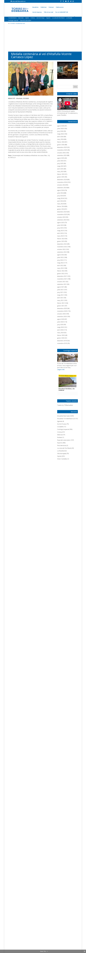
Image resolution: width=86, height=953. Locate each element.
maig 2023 (60, 230)
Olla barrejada (61, 453)
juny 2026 (60, 131)
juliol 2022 (60, 257)
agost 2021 (60, 287)
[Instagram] (68, 2)
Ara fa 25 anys (40, 18)
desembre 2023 (62, 212)
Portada (13, 23)
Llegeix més (61, 369)
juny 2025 (60, 163)
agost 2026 (60, 126)
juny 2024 (60, 196)
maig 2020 (60, 327)
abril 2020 (60, 330)
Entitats (59, 437)
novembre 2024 (62, 182)
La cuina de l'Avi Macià (64, 448)
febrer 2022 (61, 271)
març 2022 (60, 268)
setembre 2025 (62, 155)
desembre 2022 (62, 244)
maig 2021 (60, 295)
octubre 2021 (61, 282)
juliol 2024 (60, 193)
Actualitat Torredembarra (65, 419)
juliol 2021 (60, 290)
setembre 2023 (62, 220)
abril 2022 (60, 265)
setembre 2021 (62, 284)
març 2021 (60, 300)
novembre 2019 (62, 343)
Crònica (33, 18)
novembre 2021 (62, 279)
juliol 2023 (60, 225)
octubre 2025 (61, 153)
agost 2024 (60, 190)
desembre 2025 (62, 147)
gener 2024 (60, 209)
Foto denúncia (61, 445)
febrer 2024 (61, 206)
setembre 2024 (62, 188)
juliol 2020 (60, 322)
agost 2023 (60, 222)
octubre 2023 (61, 217)
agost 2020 (60, 319)
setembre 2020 (62, 316)
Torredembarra (12, 18)
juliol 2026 (60, 128)
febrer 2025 (61, 174)
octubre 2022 (61, 249)
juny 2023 (60, 228)
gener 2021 (60, 306)
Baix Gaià (20, 18)
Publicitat (44, 7)
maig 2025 (60, 166)
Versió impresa (37, 12)
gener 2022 (60, 273)
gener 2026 (60, 145)
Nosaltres (35, 7)
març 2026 (60, 139)
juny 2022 (60, 260)
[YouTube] (66, 2)
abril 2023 (60, 233)
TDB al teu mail (48, 12)
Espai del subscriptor (25, 20)
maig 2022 (60, 263)
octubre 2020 (61, 314)
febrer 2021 (61, 303)
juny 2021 (60, 292)
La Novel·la (69, 18)
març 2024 (60, 204)
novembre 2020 (62, 311)
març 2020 (60, 333)
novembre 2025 (62, 150)
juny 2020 (60, 324)
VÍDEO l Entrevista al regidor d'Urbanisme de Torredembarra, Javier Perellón (67, 113)
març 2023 (60, 236)
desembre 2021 (62, 276)
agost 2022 (60, 255)
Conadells (60, 427)
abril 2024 (60, 201)
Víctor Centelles (62, 459)
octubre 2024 (61, 185)
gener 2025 (60, 177)
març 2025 (60, 171)
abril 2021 (60, 298)
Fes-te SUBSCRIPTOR (61, 12)
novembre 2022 (62, 247)
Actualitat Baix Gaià (20, 23)
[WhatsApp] (73, 2)
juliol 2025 (60, 161)
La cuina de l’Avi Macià (58, 18)
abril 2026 (60, 137)
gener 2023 (60, 241)
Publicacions (60, 7)
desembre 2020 (62, 308)
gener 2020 (60, 338)
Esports (48, 18)
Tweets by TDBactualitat (65, 405)
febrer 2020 (61, 335)
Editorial (59, 435)
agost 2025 (60, 158)
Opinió (27, 18)
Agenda (59, 421)
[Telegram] (70, 2)
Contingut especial (13, 20)
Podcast (51, 7)
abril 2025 (60, 169)
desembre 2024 (62, 179)
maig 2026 (60, 134)
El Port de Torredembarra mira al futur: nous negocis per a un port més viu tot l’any (67, 365)
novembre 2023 (62, 214)
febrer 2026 (61, 142)
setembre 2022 (62, 252)
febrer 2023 (61, 239)
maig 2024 (60, 198)
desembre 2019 (62, 341)
